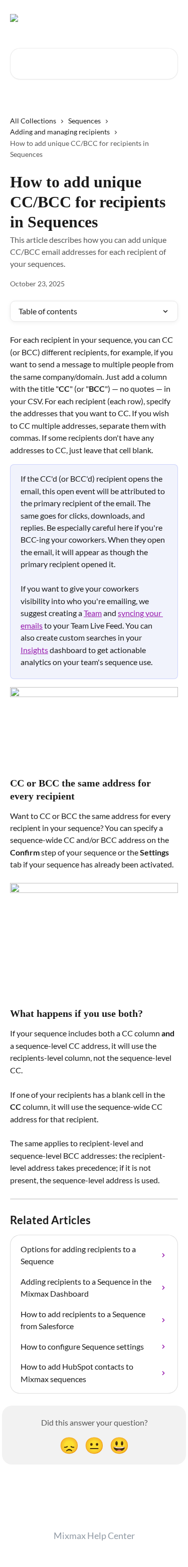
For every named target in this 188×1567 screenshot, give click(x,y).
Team (93, 613)
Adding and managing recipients (60, 131)
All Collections (33, 120)
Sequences (84, 120)
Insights (34, 650)
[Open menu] (169, 18)
